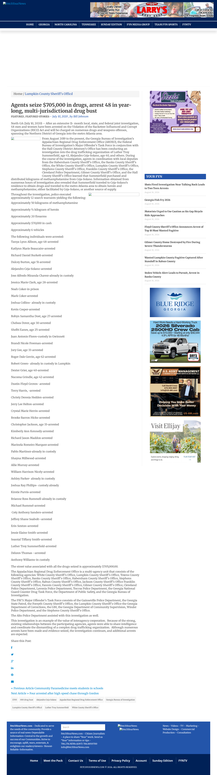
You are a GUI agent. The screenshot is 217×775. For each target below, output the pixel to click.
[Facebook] (11, 647)
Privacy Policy (121, 760)
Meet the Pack (53, 760)
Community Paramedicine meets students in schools (69, 688)
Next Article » (20, 693)
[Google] (12, 661)
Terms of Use (97, 760)
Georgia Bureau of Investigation (120, 700)
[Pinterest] (12, 674)
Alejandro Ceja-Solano (46, 700)
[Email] (12, 681)
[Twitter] (12, 654)
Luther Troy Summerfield (57, 707)
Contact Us (75, 760)
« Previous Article (22, 688)
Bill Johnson (80, 116)
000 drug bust (26, 700)
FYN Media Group (138, 24)
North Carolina (66, 24)
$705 (14, 700)
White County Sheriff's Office (85, 707)
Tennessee (89, 24)
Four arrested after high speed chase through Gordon (64, 693)
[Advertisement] (108, 59)
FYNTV (186, 24)
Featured (17, 116)
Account (141, 760)
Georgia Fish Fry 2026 (157, 199)
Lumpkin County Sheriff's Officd (27, 707)
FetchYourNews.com (72, 733)
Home (30, 24)
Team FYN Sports (166, 24)
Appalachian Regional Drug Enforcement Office (81, 700)
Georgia (44, 24)
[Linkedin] (12, 668)
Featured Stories (37, 116)
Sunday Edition (111, 24)
